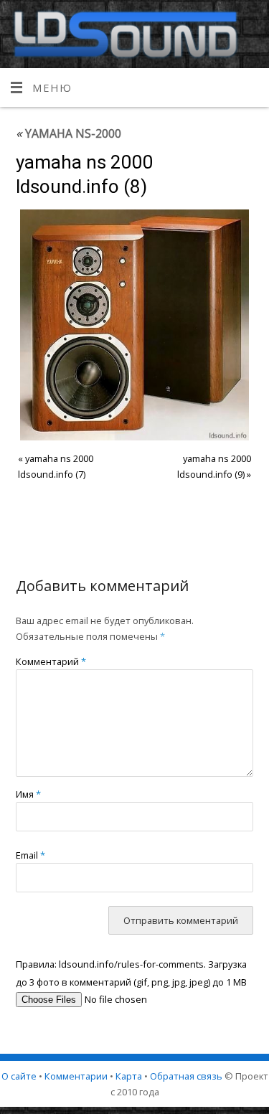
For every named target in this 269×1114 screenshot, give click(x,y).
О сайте (19, 1076)
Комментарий (51, 661)
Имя (28, 794)
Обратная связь (186, 1076)
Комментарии (76, 1076)
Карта (128, 1076)
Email (30, 855)
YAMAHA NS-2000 (68, 133)
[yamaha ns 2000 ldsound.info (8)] (135, 324)
